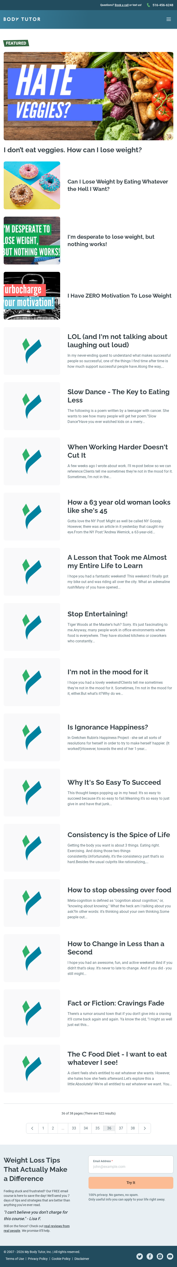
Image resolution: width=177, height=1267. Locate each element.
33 (74, 1128)
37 (121, 1128)
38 (133, 1128)
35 (97, 1128)
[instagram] (160, 1256)
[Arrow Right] (144, 1128)
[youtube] (170, 1256)
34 (86, 1128)
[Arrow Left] (32, 1128)
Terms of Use (15, 1259)
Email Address (103, 1161)
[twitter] (139, 1256)
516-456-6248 (163, 5)
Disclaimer (81, 1259)
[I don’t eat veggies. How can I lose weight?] (88, 96)
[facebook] (150, 1256)
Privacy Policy (38, 1259)
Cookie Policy (61, 1259)
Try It (131, 1183)
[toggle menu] (168, 19)
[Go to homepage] (22, 19)
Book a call (122, 5)
